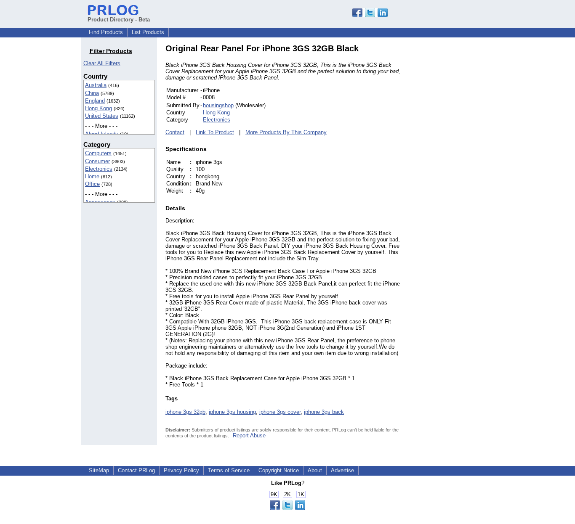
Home (92, 176)
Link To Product (215, 132)
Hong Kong (98, 108)
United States (101, 116)
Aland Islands (101, 134)
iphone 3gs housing (232, 412)
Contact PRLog (136, 470)
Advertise (342, 470)
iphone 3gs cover (280, 412)
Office (92, 184)
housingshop (218, 105)
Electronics (98, 169)
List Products (148, 32)
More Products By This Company (286, 132)
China (92, 93)
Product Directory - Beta (119, 19)
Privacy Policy (181, 470)
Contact (174, 132)
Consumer (97, 161)
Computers (98, 153)
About (315, 470)
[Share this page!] (370, 15)
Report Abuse (249, 435)
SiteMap (99, 470)
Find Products (106, 32)
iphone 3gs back (324, 412)
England (95, 101)
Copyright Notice (278, 470)
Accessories (100, 202)
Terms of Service (229, 470)
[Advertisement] (458, 170)
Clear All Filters (101, 63)
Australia (95, 85)
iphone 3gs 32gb (185, 412)
